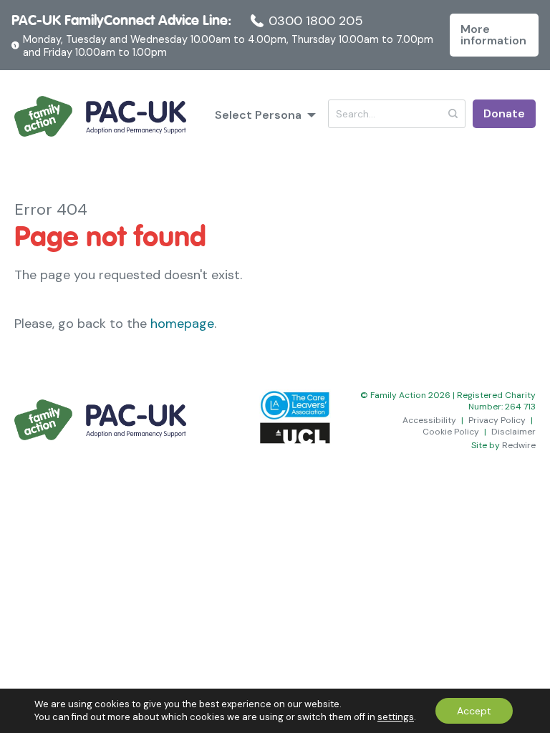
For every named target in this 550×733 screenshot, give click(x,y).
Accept (474, 710)
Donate (504, 113)
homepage (182, 323)
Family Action (100, 116)
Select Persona (258, 114)
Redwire (519, 445)
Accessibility (429, 420)
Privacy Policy (497, 420)
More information (493, 34)
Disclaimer (513, 431)
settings (395, 717)
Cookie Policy (451, 431)
